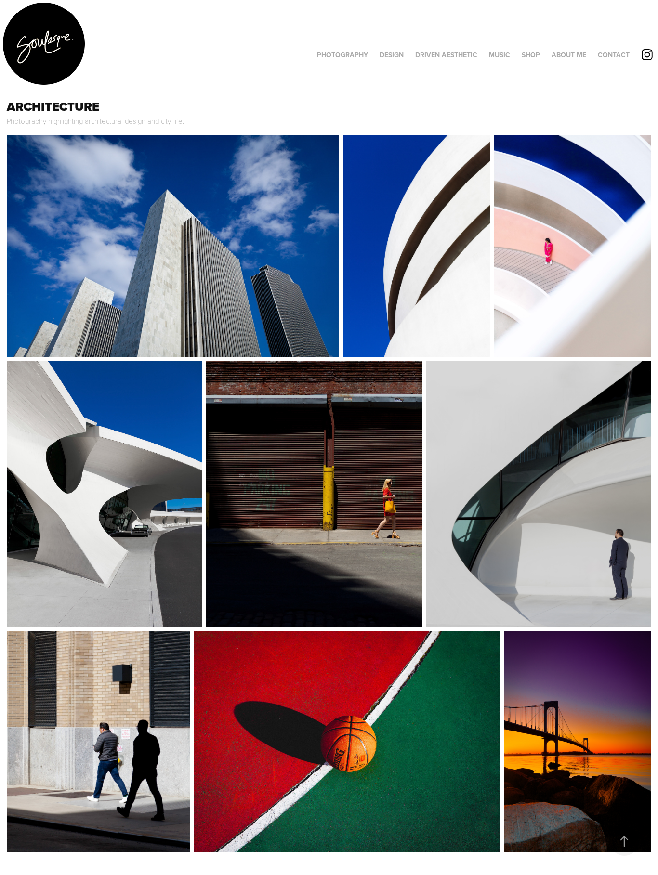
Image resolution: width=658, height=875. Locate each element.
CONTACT (614, 55)
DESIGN (392, 55)
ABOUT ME (569, 55)
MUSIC (499, 55)
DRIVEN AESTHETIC (446, 55)
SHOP (531, 55)
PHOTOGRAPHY (342, 55)
